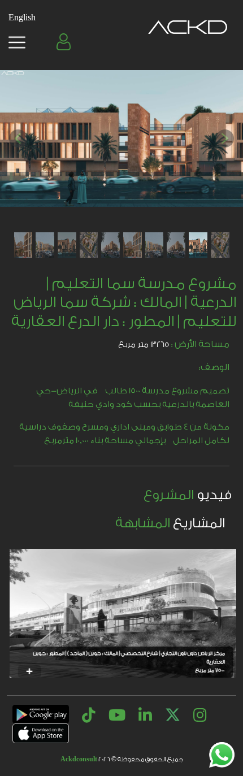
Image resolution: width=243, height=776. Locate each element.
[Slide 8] (67, 245)
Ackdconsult (78, 759)
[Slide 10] (23, 245)
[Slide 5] (132, 245)
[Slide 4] (154, 245)
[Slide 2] (198, 245)
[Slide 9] (45, 245)
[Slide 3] (176, 245)
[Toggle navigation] (16, 42)
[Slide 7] (89, 245)
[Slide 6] (110, 245)
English (22, 18)
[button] (65, 41)
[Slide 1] (220, 245)
